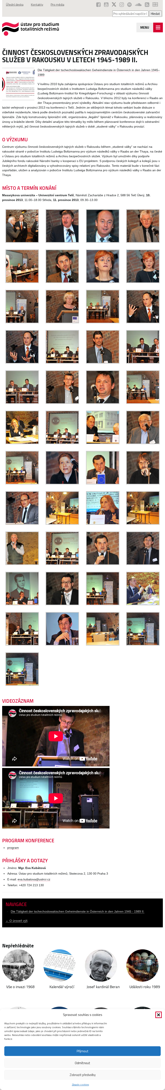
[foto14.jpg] (62, 443)
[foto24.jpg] (143, 523)
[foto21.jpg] (22, 523)
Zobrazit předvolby (83, 1074)
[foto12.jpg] (143, 402)
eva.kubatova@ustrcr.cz (34, 879)
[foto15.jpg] (102, 443)
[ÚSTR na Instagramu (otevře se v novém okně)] (122, 4)
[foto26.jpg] (62, 563)
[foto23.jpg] (102, 523)
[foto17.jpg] (22, 483)
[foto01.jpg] (62, 241)
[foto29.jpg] (22, 604)
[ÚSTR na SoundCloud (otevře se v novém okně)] (138, 4)
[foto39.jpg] (143, 362)
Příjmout (83, 1051)
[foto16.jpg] (143, 443)
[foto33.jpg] (102, 402)
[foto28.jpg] (143, 563)
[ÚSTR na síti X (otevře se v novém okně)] (114, 4)
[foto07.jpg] (102, 322)
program (13, 847)
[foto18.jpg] (62, 483)
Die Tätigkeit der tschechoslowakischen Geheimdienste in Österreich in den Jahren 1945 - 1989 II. (77, 911)
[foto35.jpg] (22, 281)
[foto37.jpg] (22, 362)
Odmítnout (82, 1062)
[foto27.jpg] (102, 563)
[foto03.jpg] (143, 241)
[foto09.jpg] (102, 362)
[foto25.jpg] (22, 563)
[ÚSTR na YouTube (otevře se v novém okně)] (106, 4)
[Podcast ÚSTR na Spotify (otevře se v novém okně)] (129, 4)
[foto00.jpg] (22, 241)
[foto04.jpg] (62, 281)
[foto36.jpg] (22, 322)
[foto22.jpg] (62, 523)
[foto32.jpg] (62, 644)
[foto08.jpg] (143, 322)
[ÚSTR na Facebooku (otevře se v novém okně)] (98, 4)
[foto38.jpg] (62, 362)
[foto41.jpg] (22, 644)
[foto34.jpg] (102, 281)
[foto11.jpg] (62, 402)
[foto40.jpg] (102, 604)
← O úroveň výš (17, 920)
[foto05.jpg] (143, 281)
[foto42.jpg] (102, 644)
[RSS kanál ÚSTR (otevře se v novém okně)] (147, 4)
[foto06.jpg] (62, 322)
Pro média (57, 4)
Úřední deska (14, 4)
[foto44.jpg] (22, 684)
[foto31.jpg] (143, 604)
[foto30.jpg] (62, 604)
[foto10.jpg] (22, 402)
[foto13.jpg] (22, 443)
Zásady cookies (80, 1084)
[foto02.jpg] (102, 241)
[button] (158, 1015)
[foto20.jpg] (143, 483)
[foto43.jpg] (143, 644)
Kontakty (37, 4)
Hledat (155, 13)
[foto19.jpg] (102, 483)
